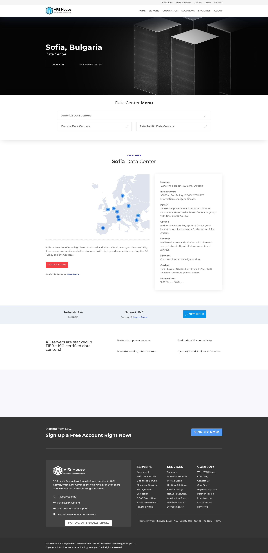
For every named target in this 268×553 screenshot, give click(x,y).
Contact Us (203, 480)
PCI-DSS (207, 521)
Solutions (172, 472)
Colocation (143, 493)
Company (202, 476)
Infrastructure (204, 498)
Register (175, 393)
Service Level (164, 521)
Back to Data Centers (90, 64)
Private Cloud (174, 480)
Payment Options (207, 489)
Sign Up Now (206, 432)
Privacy (151, 521)
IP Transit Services (177, 476)
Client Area (167, 2)
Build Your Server (146, 476)
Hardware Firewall (147, 502)
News (208, 2)
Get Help (196, 314)
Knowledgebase (183, 2)
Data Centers (204, 502)
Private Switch (145, 506)
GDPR (197, 521)
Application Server (177, 498)
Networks (202, 506)
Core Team (203, 485)
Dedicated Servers (147, 480)
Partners (218, 2)
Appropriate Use (183, 521)
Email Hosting (175, 489)
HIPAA (217, 521)
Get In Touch (208, 393)
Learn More (58, 64)
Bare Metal (73, 274)
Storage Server (175, 506)
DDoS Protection (146, 498)
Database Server (176, 502)
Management (144, 489)
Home (141, 10)
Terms (142, 521)
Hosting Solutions (177, 485)
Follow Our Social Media (88, 523)
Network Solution (177, 493)
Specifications (57, 264)
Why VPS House (206, 472)
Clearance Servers (147, 485)
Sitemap (198, 2)
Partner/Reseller (206, 493)
